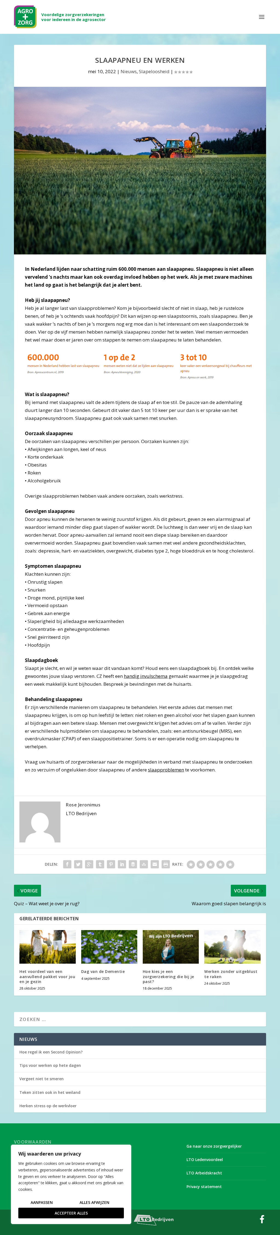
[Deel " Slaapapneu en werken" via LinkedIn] (121, 864)
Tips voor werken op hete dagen (50, 1065)
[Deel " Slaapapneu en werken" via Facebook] (67, 864)
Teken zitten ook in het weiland (49, 1092)
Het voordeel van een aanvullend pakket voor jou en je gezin (47, 976)
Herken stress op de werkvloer (48, 1105)
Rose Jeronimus (83, 805)
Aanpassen (42, 1202)
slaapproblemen (166, 770)
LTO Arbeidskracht (204, 1172)
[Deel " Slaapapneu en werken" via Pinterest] (111, 864)
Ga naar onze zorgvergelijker (214, 1146)
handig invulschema (146, 676)
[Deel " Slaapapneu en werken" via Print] (165, 864)
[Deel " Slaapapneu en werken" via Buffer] (132, 864)
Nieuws (129, 71)
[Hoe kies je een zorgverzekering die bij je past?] (171, 947)
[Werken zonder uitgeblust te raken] (232, 947)
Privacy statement (204, 1186)
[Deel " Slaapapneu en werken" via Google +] (89, 864)
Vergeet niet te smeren (41, 1078)
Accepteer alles (71, 1213)
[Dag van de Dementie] (109, 947)
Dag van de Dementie (103, 971)
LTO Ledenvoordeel (204, 1159)
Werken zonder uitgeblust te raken (230, 974)
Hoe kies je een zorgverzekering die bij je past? (168, 976)
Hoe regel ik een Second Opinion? (51, 1052)
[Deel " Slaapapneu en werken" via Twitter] (78, 864)
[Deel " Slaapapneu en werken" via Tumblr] (100, 864)
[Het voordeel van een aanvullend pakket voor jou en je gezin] (47, 947)
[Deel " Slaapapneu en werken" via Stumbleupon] (143, 864)
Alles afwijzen (94, 1202)
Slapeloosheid (154, 71)
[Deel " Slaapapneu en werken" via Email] (154, 864)
